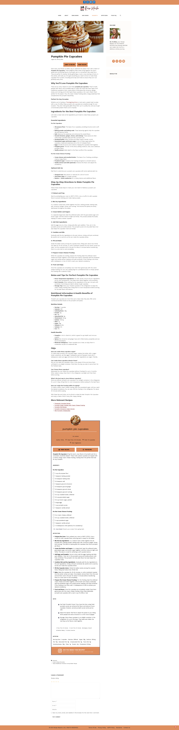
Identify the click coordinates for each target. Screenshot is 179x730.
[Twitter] (94, 2)
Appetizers (104, 15)
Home (59, 15)
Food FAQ (113, 15)
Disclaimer (119, 727)
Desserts (95, 15)
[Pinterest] (91, 2)
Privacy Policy (102, 727)
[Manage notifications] (176, 727)
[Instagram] (87, 2)
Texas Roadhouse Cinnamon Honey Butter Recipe (65, 663)
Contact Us (127, 727)
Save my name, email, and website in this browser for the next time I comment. (76, 712)
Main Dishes (75, 15)
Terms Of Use (92, 727)
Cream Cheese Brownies (59, 662)
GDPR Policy (111, 727)
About (66, 15)
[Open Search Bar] (120, 15)
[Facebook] (84, 2)
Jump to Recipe (70, 64)
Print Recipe (82, 64)
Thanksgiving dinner (72, 102)
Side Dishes (85, 15)
